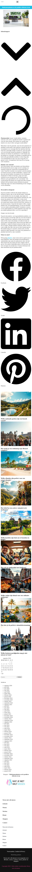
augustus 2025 (8, 704)
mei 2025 (6, 709)
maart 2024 (7, 730)
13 (7, 666)
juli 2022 (6, 761)
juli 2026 (6, 687)
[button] (17, 1)
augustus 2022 (8, 760)
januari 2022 (7, 771)
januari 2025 (7, 714)
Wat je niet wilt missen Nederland (10, 792)
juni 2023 (6, 744)
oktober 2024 (7, 719)
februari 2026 (8, 695)
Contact (5, 822)
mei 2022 (6, 764)
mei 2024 (6, 726)
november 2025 (8, 700)
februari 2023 (8, 750)
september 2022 (8, 758)
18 (3, 668)
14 (8, 666)
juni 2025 (6, 707)
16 (12, 666)
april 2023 (7, 747)
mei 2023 (6, 745)
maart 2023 (7, 749)
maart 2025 (7, 712)
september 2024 (8, 720)
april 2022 (7, 766)
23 (12, 668)
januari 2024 (7, 733)
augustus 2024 (8, 722)
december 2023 (8, 734)
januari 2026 (7, 696)
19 (5, 668)
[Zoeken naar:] (9, 677)
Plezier (4, 815)
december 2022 (8, 753)
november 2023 (8, 736)
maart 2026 (7, 693)
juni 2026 (6, 688)
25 (3, 670)
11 (3, 666)
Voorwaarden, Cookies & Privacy (16, 851)
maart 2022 (7, 768)
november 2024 (8, 717)
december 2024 (8, 715)
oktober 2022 (7, 757)
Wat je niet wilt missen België (9, 789)
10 (1, 666)
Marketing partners (16, 854)
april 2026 (7, 692)
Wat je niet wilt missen (9, 800)
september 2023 (8, 739)
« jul (2, 673)
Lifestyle (5, 803)
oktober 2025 (7, 701)
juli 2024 (6, 723)
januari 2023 (7, 752)
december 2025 (8, 698)
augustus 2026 (8, 685)
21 (8, 668)
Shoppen (5, 774)
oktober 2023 (7, 738)
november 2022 (8, 755)
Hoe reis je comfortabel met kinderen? (13, 567)
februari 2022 (8, 769)
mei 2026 (6, 690)
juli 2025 (6, 706)
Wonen (5, 807)
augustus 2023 (8, 741)
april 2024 (7, 728)
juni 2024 (6, 725)
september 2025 (8, 703)
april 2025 (7, 711)
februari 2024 (8, 731)
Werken (5, 811)
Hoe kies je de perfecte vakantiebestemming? (16, 625)
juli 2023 (6, 742)
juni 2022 (6, 763)
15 (10, 666)
